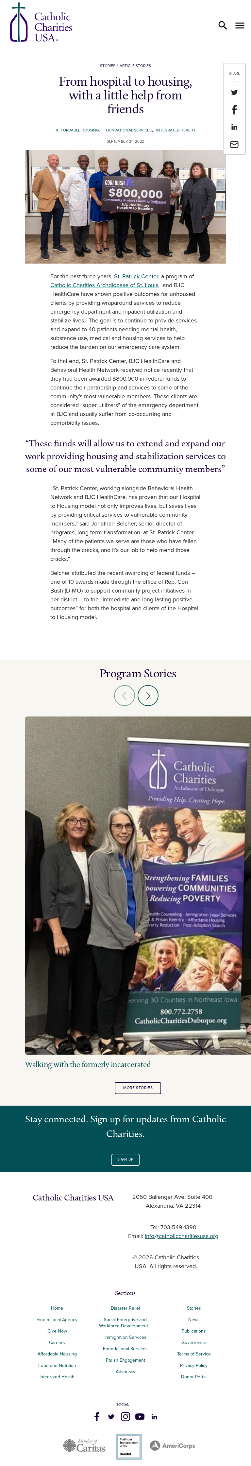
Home (57, 1308)
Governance (193, 1342)
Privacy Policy (194, 1365)
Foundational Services (128, 130)
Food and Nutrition (57, 1365)
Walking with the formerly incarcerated (88, 1064)
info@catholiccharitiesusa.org (181, 1236)
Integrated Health (175, 130)
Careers (57, 1342)
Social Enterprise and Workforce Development (125, 1323)
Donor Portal (194, 1377)
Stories (107, 65)
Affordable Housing (77, 130)
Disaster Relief (125, 1308)
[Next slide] (148, 695)
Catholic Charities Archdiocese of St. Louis (104, 285)
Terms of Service (194, 1354)
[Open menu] (240, 25)
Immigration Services (125, 1337)
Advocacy (125, 1371)
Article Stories (135, 65)
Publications (194, 1331)
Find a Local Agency (57, 1319)
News (194, 1319)
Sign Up (125, 1159)
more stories (138, 1087)
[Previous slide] (124, 695)
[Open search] (223, 25)
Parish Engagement (125, 1360)
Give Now (57, 1331)
